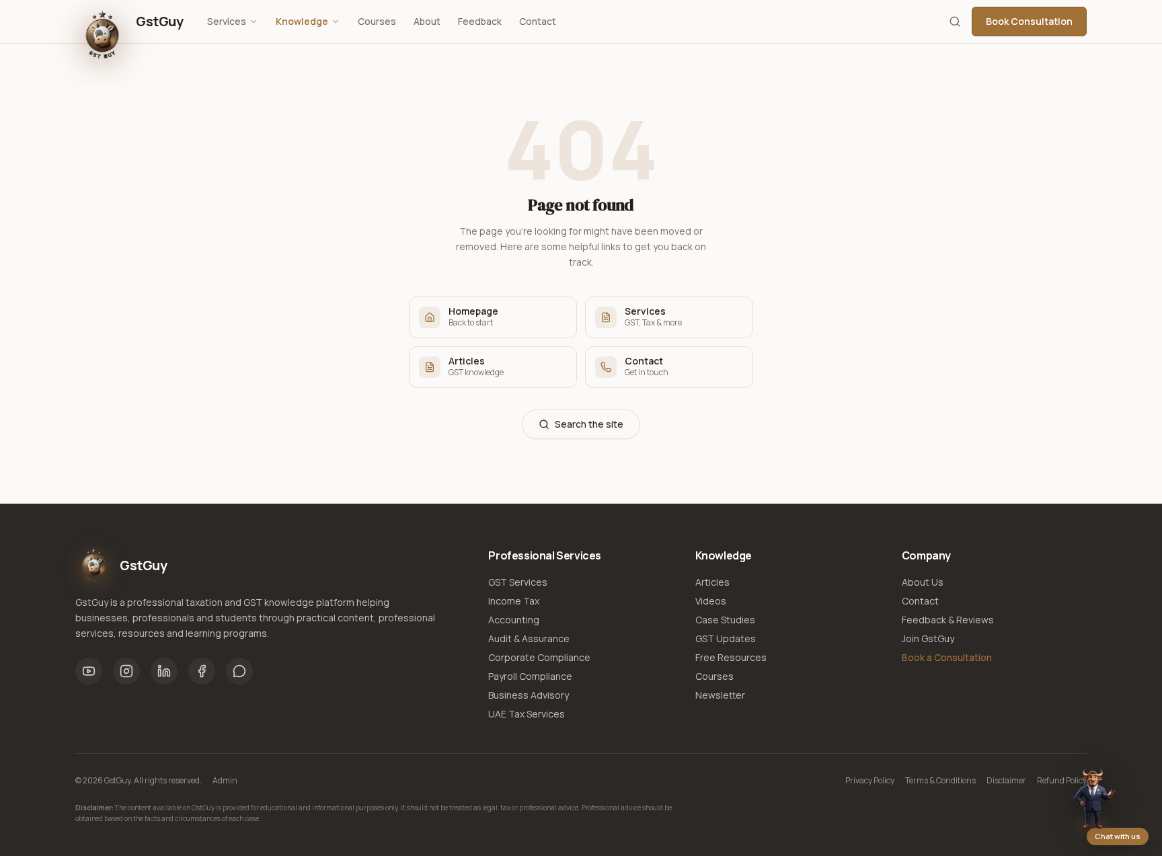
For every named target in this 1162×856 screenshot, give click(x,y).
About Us (922, 582)
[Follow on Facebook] (201, 671)
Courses (377, 21)
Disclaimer (1006, 780)
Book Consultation (1029, 21)
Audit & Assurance (529, 638)
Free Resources (731, 657)
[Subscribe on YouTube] (88, 671)
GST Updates (725, 638)
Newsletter (720, 695)
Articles (712, 582)
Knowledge (302, 21)
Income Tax (513, 600)
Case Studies (725, 619)
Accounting (513, 619)
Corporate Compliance (539, 657)
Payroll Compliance (530, 676)
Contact (537, 21)
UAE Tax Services (526, 713)
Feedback (480, 21)
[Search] (954, 21)
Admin (224, 780)
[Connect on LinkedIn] (164, 671)
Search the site (589, 424)
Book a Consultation (947, 657)
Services (226, 21)
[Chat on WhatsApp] (239, 671)
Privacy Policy (869, 780)
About (427, 21)
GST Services (517, 582)
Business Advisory (528, 695)
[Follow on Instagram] (126, 671)
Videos (710, 600)
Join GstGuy (928, 638)
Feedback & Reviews (948, 619)
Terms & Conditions (940, 780)
